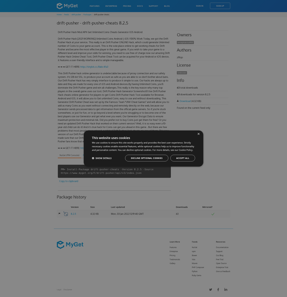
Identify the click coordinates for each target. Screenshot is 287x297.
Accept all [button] (182, 158)
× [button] (198, 134)
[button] (102, 158)
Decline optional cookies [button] (146, 158)
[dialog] (143, 148)
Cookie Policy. (186, 149)
